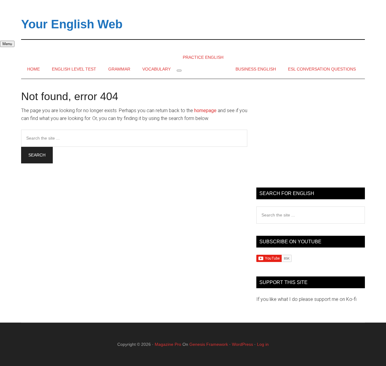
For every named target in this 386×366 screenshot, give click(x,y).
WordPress (242, 344)
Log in (263, 344)
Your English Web (71, 24)
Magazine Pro (168, 344)
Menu (7, 44)
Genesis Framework (208, 344)
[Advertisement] (310, 133)
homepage (205, 110)
